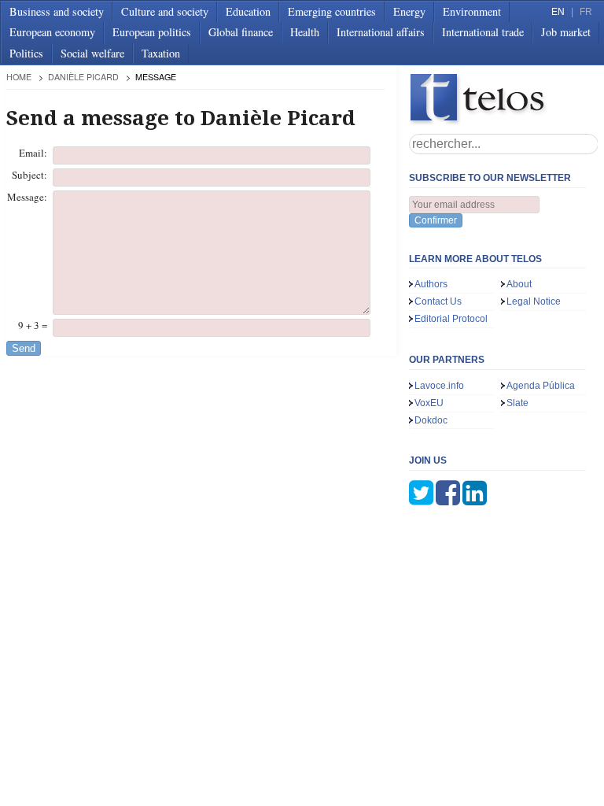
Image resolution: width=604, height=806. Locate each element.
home (18, 77)
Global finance (240, 31)
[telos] (503, 99)
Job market (566, 31)
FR (586, 11)
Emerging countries (332, 11)
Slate (517, 403)
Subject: (29, 174)
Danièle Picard (83, 77)
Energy (409, 11)
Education (248, 11)
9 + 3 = (32, 325)
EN (558, 11)
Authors (430, 284)
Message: (27, 196)
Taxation (161, 53)
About (519, 284)
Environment (472, 11)
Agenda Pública (540, 385)
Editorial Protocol (451, 318)
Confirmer (435, 220)
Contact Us (438, 301)
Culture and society (164, 11)
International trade (483, 31)
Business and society (56, 11)
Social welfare (92, 53)
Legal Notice (533, 301)
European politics (151, 31)
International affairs (381, 31)
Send (23, 348)
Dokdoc (430, 420)
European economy (52, 31)
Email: (33, 152)
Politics (26, 53)
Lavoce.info (439, 385)
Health (304, 31)
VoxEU (429, 403)
